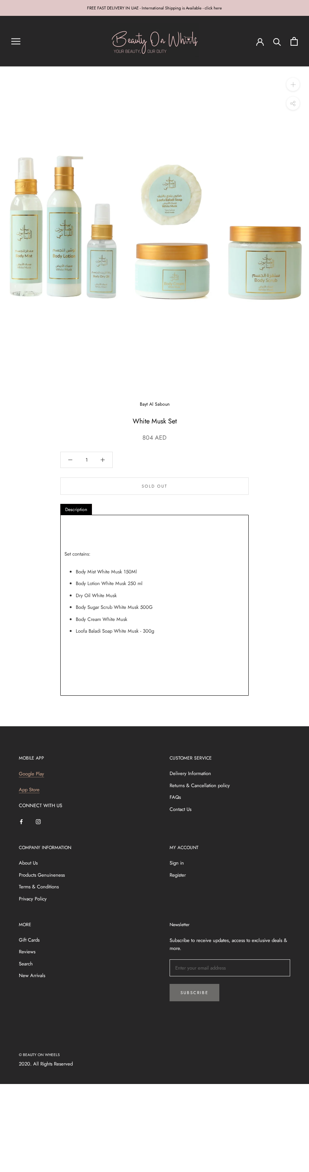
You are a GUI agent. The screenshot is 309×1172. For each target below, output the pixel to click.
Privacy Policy (33, 898)
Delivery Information (190, 773)
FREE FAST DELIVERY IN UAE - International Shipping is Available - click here (154, 8)
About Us (28, 862)
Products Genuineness (42, 875)
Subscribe (194, 993)
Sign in (177, 862)
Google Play (31, 773)
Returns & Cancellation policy (200, 785)
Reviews (27, 951)
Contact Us (180, 809)
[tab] (76, 509)
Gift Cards (29, 939)
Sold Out (155, 486)
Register (178, 875)
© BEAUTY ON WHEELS (39, 1055)
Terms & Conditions (39, 886)
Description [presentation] (76, 509)
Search (26, 963)
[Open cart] (294, 41)
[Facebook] (21, 821)
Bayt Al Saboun (155, 404)
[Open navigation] (15, 41)
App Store (29, 789)
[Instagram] (38, 821)
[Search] (277, 41)
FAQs (175, 797)
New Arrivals (32, 975)
